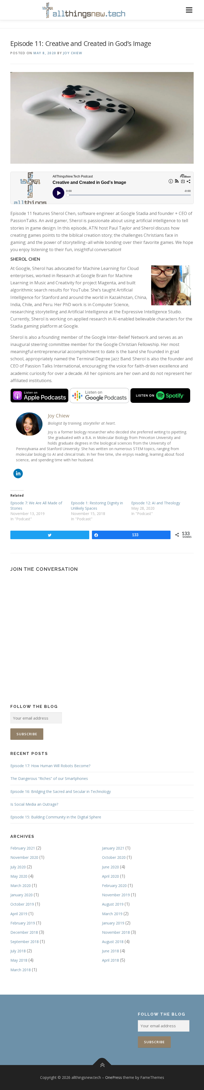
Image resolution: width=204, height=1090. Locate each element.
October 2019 (22, 904)
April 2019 (18, 913)
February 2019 (22, 923)
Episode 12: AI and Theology (155, 502)
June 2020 (110, 866)
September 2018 (24, 941)
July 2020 (18, 866)
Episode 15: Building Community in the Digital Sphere (55, 816)
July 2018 (18, 950)
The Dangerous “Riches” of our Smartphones (49, 778)
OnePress (113, 1077)
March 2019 (112, 913)
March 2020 (20, 885)
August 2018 (113, 941)
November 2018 (116, 932)
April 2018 (110, 960)
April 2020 (110, 876)
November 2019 (116, 894)
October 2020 (114, 857)
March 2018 (20, 969)
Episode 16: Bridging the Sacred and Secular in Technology (60, 791)
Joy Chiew (72, 53)
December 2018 (24, 932)
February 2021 (22, 848)
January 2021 (113, 848)
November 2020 (24, 857)
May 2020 (18, 876)
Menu (189, 10)
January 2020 (21, 894)
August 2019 (113, 904)
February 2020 (114, 885)
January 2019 (113, 923)
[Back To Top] (102, 1065)
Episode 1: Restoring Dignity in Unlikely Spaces (97, 505)
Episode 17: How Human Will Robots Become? (50, 765)
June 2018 (110, 950)
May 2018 (18, 960)
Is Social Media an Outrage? (34, 804)
